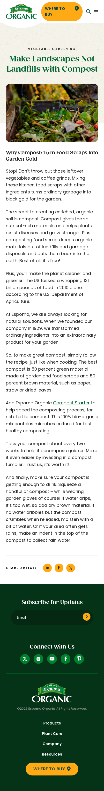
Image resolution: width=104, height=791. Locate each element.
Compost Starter (71, 403)
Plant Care (52, 733)
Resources (52, 754)
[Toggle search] (88, 12)
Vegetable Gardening (52, 49)
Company (52, 743)
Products (52, 723)
